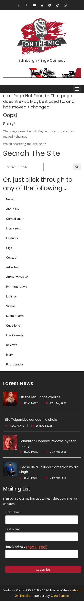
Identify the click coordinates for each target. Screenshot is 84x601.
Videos (10, 306)
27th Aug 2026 (58, 403)
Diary (9, 355)
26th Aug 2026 (44, 425)
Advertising (13, 267)
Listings (11, 296)
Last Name (13, 529)
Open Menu (77, 89)
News (10, 199)
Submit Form (15, 316)
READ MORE (31, 403)
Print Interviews (16, 287)
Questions (13, 325)
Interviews (13, 228)
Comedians (14, 219)
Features (12, 238)
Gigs (9, 248)
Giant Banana (60, 596)
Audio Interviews (17, 277)
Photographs (15, 364)
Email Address (26, 546)
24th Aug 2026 (58, 478)
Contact (11, 257)
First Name (13, 512)
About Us (12, 209)
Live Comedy (14, 335)
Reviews (11, 345)
